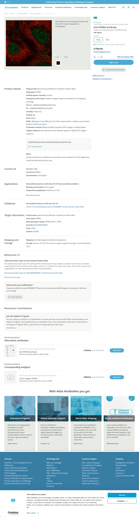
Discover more (112, 443)
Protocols (48, 7)
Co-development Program (92, 465)
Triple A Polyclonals (35, 13)
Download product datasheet (115, 70)
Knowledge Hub (81, 7)
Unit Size (96, 36)
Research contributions (102, 79)
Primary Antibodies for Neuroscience (18, 478)
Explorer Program (89, 468)
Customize (121, 501)
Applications (36, 7)
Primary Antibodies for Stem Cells (17, 483)
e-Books (50, 481)
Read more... (11, 328)
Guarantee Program (89, 470)
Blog (48, 478)
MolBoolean (9, 465)
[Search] (123, 7)
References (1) (98, 76)
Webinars (50, 465)
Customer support (89, 459)
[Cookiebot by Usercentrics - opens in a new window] (13, 513)
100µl (98, 40)
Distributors (120, 470)
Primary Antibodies (22, 13)
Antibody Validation (63, 7)
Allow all (122, 495)
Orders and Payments (90, 473)
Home (6, 13)
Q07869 (36, 231)
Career (118, 468)
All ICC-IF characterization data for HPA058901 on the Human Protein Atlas (55, 207)
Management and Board (125, 463)
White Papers (52, 468)
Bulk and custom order (125, 57)
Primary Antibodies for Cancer (16, 476)
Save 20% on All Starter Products (79, 2)
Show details (31, 513)
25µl (107, 40)
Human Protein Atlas (54, 483)
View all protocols (33, 195)
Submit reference (16, 297)
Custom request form (90, 481)
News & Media (121, 465)
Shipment (85, 476)
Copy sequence (36, 147)
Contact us (45, 443)
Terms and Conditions (90, 478)
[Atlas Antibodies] (11, 7)
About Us (112, 7)
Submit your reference (90, 483)
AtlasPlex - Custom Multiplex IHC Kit (18, 463)
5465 (34, 228)
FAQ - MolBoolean (53, 470)
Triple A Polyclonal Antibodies (15, 468)
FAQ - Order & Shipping (91, 463)
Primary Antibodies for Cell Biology (17, 481)
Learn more (12, 443)
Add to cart (113, 62)
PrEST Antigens (10, 473)
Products (24, 7)
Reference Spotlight (54, 463)
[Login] (129, 7)
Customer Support (97, 7)
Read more (78, 443)
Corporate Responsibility (125, 476)
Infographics (51, 476)
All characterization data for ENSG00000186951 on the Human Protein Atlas (33, 273)
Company (119, 459)
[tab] (58, 63)
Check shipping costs (102, 52)
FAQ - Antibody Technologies (57, 473)
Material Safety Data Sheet (36, 124)
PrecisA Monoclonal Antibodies (16, 470)
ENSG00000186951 (40, 225)
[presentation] (58, 63)
